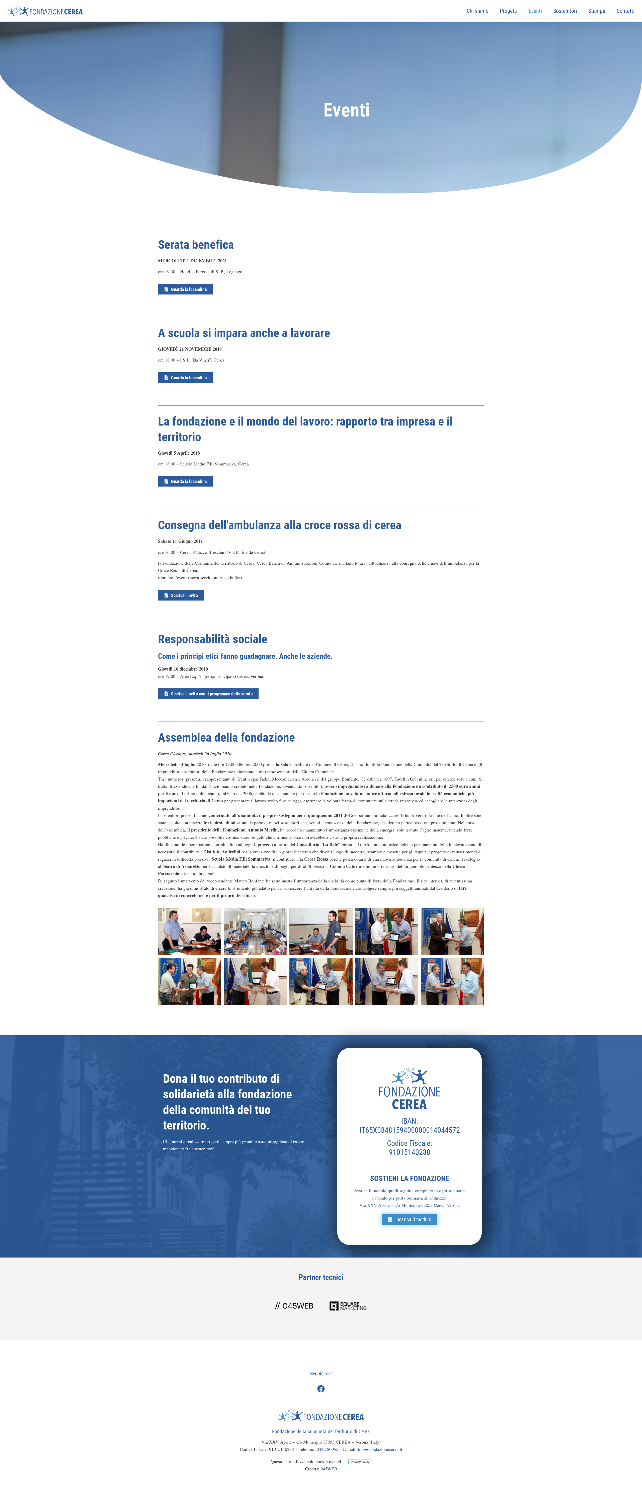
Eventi (535, 10)
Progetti (508, 10)
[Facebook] (321, 1388)
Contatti (625, 10)
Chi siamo (478, 10)
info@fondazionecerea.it (380, 1449)
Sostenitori (565, 10)
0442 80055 (328, 1449)
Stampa (596, 10)
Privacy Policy (360, 1462)
